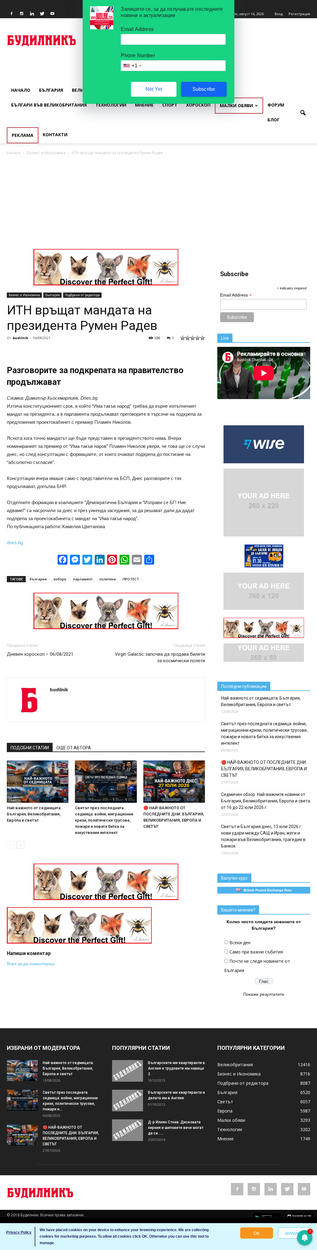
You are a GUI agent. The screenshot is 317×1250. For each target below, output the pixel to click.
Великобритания (235, 1064)
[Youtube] (52, 14)
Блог (273, 120)
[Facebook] (11, 14)
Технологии (110, 105)
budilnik (20, 337)
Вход (279, 13)
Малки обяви (236, 105)
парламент (83, 579)
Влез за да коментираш (30, 963)
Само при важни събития (256, 952)
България (51, 90)
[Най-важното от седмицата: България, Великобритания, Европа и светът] (37, 781)
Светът (225, 1102)
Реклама (22, 135)
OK (257, 1233)
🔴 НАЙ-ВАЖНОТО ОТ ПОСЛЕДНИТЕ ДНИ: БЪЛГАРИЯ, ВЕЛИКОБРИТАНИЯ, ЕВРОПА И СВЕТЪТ (264, 769)
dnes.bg (15, 542)
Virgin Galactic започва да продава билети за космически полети (160, 657)
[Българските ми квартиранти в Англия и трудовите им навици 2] (127, 1071)
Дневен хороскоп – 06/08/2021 (40, 654)
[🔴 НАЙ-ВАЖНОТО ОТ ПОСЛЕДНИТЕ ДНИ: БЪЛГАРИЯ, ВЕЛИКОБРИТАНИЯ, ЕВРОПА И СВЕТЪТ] (174, 781)
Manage (294, 1233)
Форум (275, 105)
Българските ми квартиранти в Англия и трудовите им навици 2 (176, 1068)
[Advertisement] (158, 202)
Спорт (169, 105)
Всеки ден (239, 942)
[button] (302, 113)
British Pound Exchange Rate (266, 890)
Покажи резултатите (263, 994)
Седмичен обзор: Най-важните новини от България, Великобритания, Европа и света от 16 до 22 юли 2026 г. (265, 801)
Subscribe (204, 89)
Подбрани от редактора (82, 295)
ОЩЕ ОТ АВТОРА (73, 747)
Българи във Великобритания (49, 105)
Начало (20, 90)
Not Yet (153, 89)
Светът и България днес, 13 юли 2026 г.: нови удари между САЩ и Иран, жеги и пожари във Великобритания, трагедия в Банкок (263, 836)
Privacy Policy (19, 1232)
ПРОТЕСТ (131, 579)
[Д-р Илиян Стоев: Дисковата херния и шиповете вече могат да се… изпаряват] (127, 1130)
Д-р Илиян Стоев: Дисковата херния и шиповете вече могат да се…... (175, 1127)
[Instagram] (21, 14)
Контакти (55, 134)
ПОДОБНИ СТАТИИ (30, 747)
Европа (224, 1111)
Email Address (236, 295)
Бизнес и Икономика (24, 295)
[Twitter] (42, 14)
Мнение (144, 105)
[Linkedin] (32, 14)
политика (107, 579)
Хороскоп (198, 105)
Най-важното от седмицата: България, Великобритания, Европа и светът (34, 814)
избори (60, 579)
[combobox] (132, 66)
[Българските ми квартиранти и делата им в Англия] (127, 1100)
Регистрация (299, 13)
